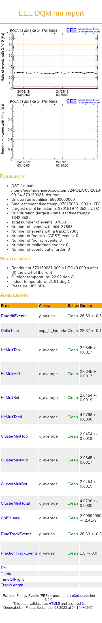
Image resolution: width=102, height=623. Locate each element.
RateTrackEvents (16, 534)
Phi (4, 568)
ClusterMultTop (14, 436)
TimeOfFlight (12, 579)
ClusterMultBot (14, 484)
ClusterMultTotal (15, 503)
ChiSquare (10, 518)
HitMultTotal (11, 417)
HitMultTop (10, 350)
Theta (6, 573)
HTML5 (54, 604)
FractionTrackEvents (19, 553)
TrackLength (12, 585)
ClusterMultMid (14, 460)
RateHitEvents (13, 315)
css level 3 (76, 604)
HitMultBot (10, 397)
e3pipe (77, 596)
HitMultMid (10, 373)
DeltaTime (10, 330)
